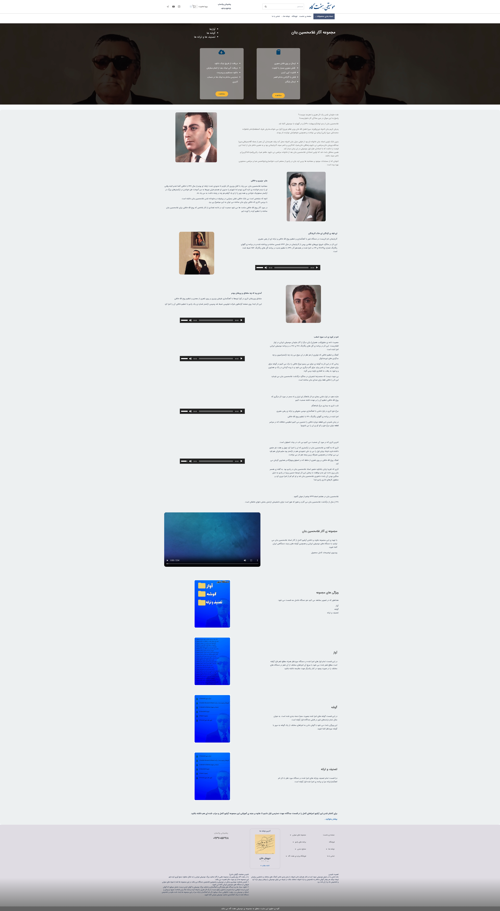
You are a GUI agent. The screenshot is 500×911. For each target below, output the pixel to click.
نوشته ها (331, 849)
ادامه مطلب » (265, 865)
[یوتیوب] (173, 6)
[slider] (260, 267)
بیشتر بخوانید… (330, 819)
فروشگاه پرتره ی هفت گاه (297, 856)
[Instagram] (179, 6)
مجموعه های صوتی (299, 835)
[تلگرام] (167, 6)
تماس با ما (276, 16)
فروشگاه (294, 16)
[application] (287, 267)
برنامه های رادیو (300, 842)
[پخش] (317, 267)
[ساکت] (266, 267)
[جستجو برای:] (283, 6)
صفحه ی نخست (305, 16)
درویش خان (265, 858)
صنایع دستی (301, 849)
